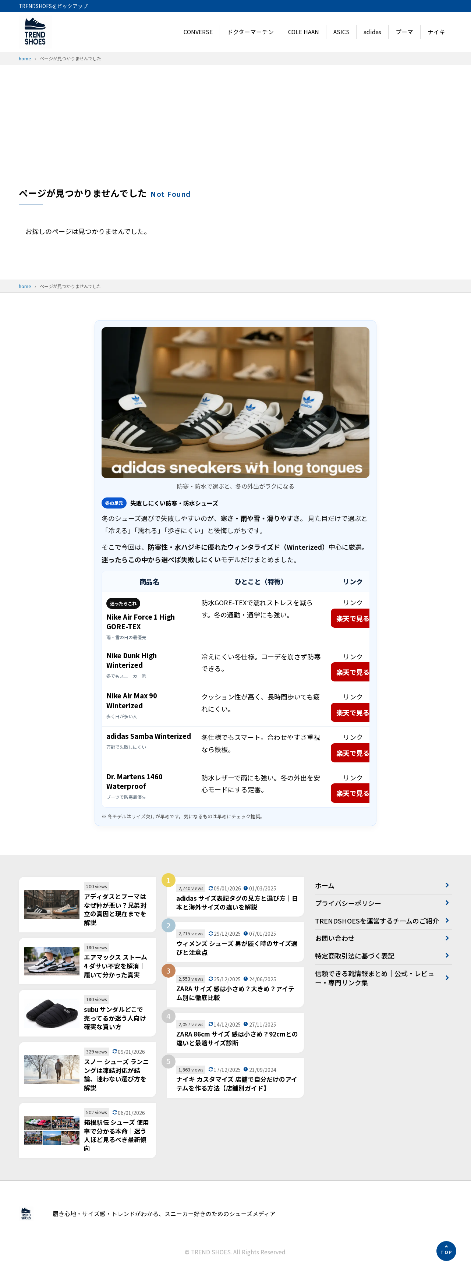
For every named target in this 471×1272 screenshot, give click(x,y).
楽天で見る (352, 618)
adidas (372, 32)
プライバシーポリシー (348, 903)
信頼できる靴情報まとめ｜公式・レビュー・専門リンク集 (374, 977)
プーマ (404, 32)
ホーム (324, 885)
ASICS (341, 32)
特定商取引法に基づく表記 (354, 955)
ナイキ (436, 32)
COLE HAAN (303, 32)
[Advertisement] (235, 131)
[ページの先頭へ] (446, 1251)
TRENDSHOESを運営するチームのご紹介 (377, 920)
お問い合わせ (335, 938)
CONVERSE (198, 32)
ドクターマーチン (250, 32)
